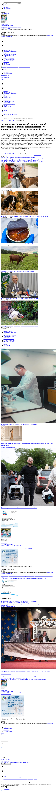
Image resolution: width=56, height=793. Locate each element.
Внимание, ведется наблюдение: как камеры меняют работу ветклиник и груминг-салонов (23, 603)
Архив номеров (7, 8)
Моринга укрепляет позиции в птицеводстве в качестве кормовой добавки (19, 326)
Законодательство (8, 50)
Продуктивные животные (10, 54)
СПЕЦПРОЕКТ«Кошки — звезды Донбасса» (8, 446)
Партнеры (6, 7)
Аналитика (6, 62)
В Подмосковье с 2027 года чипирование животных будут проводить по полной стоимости (23, 578)
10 (3, 570)
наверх (3, 733)
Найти (19, 3)
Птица (5, 96)
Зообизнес (6, 56)
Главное (6, 91)
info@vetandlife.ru (5, 13)
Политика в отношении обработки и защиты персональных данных (20, 779)
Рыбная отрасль (7, 97)
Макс (30, 150)
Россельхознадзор (8, 5)
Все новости (7, 64)
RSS (5, 776)
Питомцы (3, 425)
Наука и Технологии (9, 58)
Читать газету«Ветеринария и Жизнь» (7, 25)
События (6, 107)
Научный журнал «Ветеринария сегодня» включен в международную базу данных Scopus (23, 159)
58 (4, 722)
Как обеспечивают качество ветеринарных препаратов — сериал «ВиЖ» (19, 424)
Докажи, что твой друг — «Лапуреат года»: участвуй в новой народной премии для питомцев (24, 216)
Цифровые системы (8, 53)
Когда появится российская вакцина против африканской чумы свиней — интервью (22, 161)
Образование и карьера (9, 60)
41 (1, 33)
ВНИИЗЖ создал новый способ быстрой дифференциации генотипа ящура (19, 160)
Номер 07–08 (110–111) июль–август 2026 (11, 27)
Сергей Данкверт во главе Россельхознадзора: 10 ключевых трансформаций (20, 298)
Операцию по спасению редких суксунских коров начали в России (17, 271)
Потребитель (7, 102)
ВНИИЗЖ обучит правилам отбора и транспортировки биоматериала (18, 157)
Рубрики (6, 1)
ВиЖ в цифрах (7, 106)
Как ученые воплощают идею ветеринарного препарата (14, 602)
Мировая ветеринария (9, 59)
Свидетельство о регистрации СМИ (12, 777)
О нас (5, 4)
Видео (5, 63)
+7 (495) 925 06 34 (5, 759)
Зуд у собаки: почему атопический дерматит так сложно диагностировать (19, 189)
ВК (33, 150)
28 (1, 722)
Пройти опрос (37, 155)
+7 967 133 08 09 (5, 75)
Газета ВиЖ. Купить (6, 28)
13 (4, 33)
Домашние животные (9, 55)
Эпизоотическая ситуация (10, 51)
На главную (3, 328)
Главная (5, 110)
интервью (3, 348)
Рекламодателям (8, 9)
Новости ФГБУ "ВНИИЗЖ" (10, 114)
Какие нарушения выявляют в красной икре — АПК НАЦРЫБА (17, 243)
